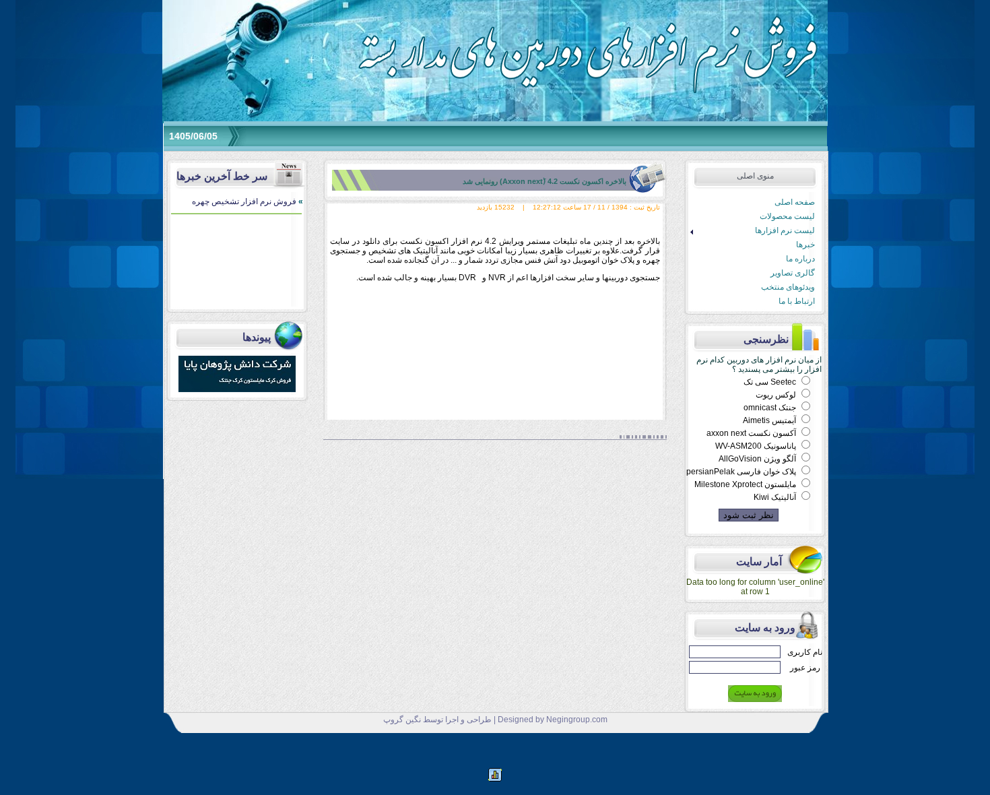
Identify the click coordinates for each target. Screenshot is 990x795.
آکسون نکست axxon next (752, 433)
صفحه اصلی (794, 202)
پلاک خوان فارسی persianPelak (742, 471)
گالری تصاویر (792, 273)
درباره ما (800, 258)
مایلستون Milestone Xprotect (746, 484)
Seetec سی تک (771, 382)
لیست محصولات (787, 216)
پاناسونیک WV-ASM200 (756, 446)
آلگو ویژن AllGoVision (758, 459)
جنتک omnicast (771, 407)
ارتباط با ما (797, 301)
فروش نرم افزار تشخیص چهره (247, 201)
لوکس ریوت (777, 395)
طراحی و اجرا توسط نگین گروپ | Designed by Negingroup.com (495, 719)
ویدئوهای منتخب (788, 287)
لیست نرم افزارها (750, 231)
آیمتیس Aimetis (770, 420)
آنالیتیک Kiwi (776, 497)
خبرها (805, 244)
